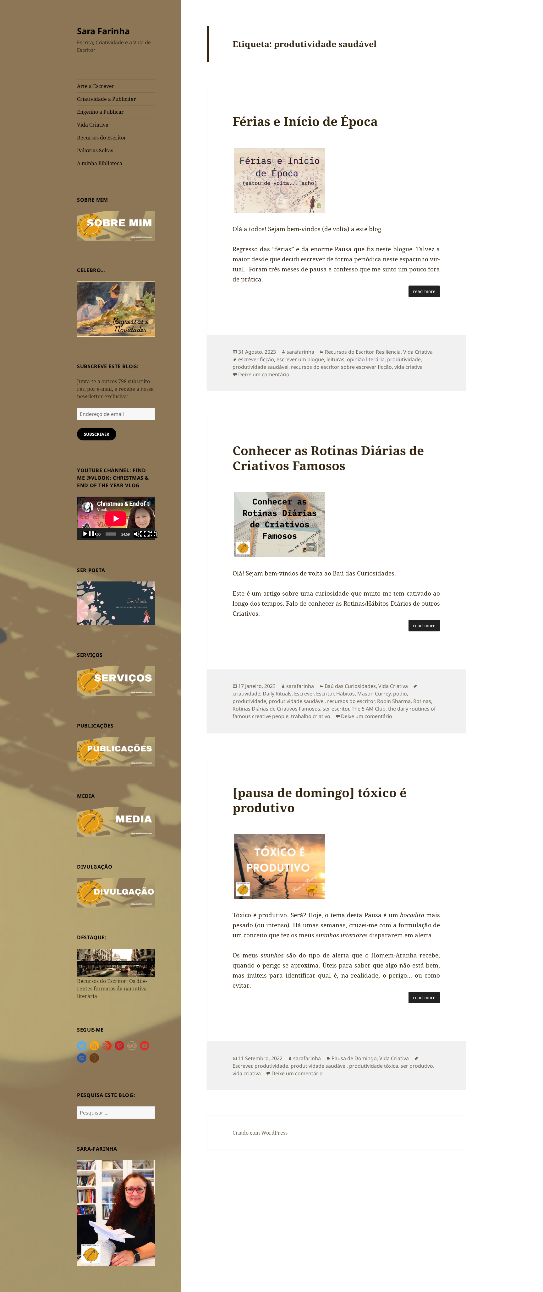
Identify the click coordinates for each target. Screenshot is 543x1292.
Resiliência (388, 351)
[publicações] (116, 751)
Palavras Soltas (95, 150)
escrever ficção (256, 359)
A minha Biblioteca (99, 163)
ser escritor (336, 708)
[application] (116, 518)
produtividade (404, 359)
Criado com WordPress (260, 1132)
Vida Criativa (92, 124)
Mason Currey (374, 693)
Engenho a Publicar (100, 111)
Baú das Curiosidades (350, 686)
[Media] (116, 821)
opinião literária (366, 359)
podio (400, 693)
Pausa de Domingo (354, 1058)
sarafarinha (300, 351)
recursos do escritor (314, 366)
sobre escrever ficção (366, 366)
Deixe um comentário (263, 374)
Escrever (304, 693)
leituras (335, 359)
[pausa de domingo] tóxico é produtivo (320, 800)
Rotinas (422, 701)
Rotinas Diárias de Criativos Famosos (276, 708)
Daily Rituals (277, 693)
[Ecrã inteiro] (150, 534)
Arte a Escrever (95, 86)
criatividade (246, 693)
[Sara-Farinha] (116, 1212)
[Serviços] (116, 680)
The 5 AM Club (369, 708)
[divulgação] (116, 892)
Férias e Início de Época (305, 121)
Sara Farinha (103, 31)
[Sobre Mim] (116, 225)
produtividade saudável (260, 366)
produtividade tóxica (373, 1065)
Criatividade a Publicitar (106, 98)
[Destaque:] (116, 962)
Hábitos (345, 693)
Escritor (325, 693)
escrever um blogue (300, 359)
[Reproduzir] (89, 534)
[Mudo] (140, 534)
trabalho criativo (310, 716)
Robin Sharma (394, 701)
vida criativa (408, 366)
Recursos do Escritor (101, 137)
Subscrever (96, 434)
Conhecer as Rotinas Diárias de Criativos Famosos (328, 458)
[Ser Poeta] (116, 602)
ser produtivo (417, 1065)
